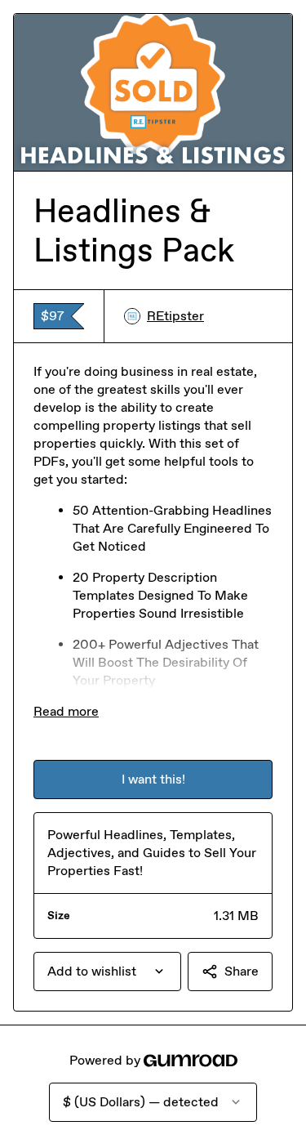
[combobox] (107, 971)
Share (241, 971)
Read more (66, 711)
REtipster (175, 316)
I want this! (153, 779)
